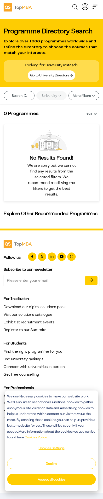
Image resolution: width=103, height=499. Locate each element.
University (50, 95)
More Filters (82, 95)
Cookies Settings (51, 448)
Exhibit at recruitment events (29, 322)
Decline (51, 463)
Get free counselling (21, 374)
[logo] (18, 6)
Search (17, 95)
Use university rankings (23, 359)
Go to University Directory (50, 75)
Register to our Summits (25, 329)
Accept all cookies (51, 479)
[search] (75, 7)
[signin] (85, 6)
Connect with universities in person (34, 366)
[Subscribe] (91, 280)
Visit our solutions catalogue (28, 314)
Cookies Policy (36, 437)
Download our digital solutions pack (35, 306)
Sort (89, 114)
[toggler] (95, 6)
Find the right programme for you (33, 351)
